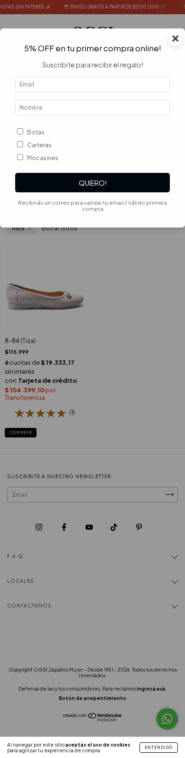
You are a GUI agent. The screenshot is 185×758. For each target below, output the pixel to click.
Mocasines (42, 157)
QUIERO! (93, 183)
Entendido (159, 747)
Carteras (39, 145)
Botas (36, 132)
